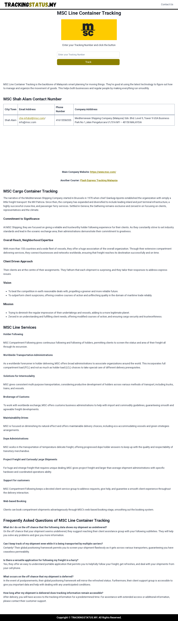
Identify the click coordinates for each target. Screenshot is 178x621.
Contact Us (167, 4)
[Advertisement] (89, 149)
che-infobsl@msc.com (31, 118)
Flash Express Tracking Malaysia (99, 180)
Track (88, 62)
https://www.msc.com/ (103, 171)
